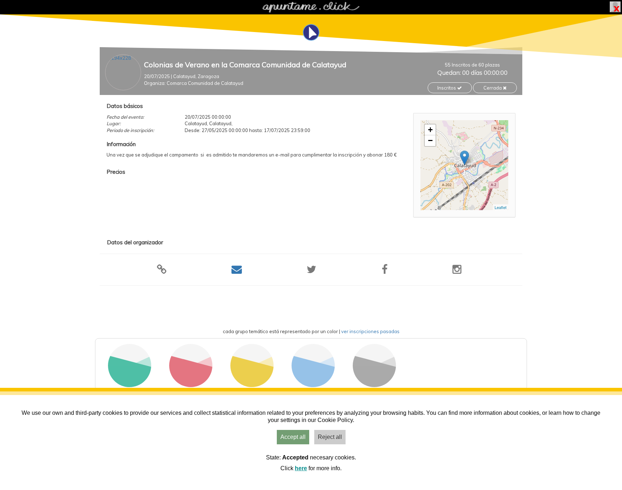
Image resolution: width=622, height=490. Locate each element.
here (301, 468)
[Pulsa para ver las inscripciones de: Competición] (252, 385)
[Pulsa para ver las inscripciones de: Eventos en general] (374, 385)
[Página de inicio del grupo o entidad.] (123, 72)
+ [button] (430, 129)
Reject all (330, 437)
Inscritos (447, 88)
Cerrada (493, 88)
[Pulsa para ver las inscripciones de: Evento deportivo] (129, 385)
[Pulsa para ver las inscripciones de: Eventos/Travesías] (191, 385)
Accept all (293, 437)
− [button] (430, 140)
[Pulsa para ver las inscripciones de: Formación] (313, 385)
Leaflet (500, 207)
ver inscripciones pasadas (370, 331)
